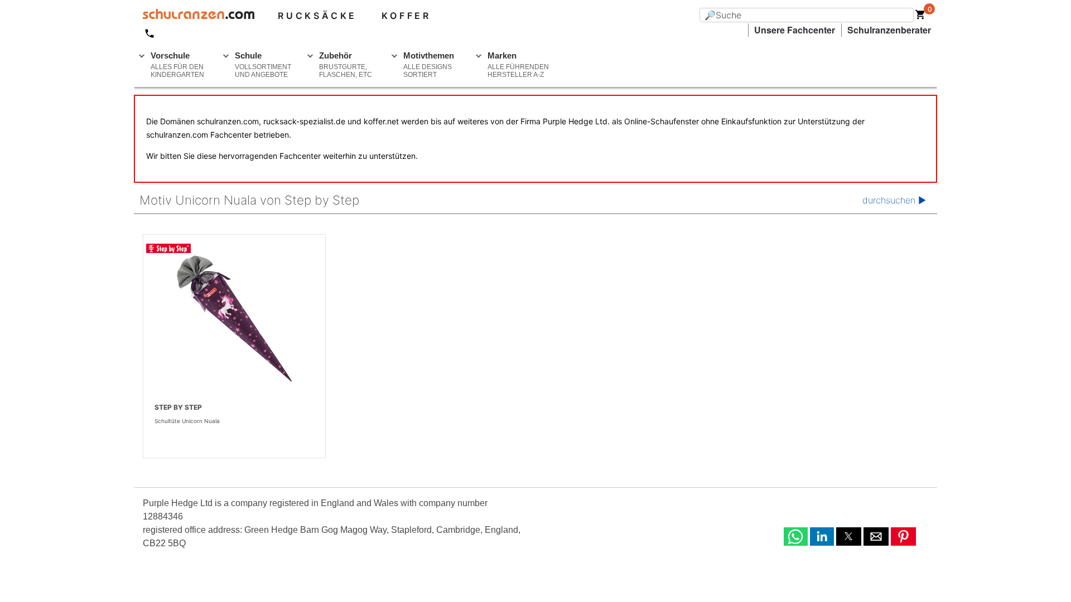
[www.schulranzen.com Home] (194, 15)
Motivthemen (428, 65)
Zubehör (345, 65)
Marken (518, 65)
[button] (796, 536)
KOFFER (406, 15)
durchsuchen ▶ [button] (894, 200)
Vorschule (177, 65)
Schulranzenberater (889, 29)
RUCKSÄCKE (317, 15)
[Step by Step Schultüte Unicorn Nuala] (234, 317)
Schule (263, 65)
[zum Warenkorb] (920, 16)
